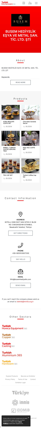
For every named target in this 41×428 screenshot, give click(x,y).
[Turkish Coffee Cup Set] (30, 165)
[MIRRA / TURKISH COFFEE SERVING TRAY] (11, 138)
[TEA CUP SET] (11, 165)
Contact (33, 379)
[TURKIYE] (20, 393)
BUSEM (9, 126)
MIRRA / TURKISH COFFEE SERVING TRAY (9, 149)
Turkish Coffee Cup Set (29, 176)
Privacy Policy (10, 379)
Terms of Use (22, 379)
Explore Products (12, 376)
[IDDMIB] (20, 411)
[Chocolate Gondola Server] (30, 112)
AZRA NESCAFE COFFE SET (8, 122)
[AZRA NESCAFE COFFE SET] (11, 112)
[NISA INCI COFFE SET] (30, 138)
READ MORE (20, 82)
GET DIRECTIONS (20, 233)
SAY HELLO (20, 259)
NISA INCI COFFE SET (29, 148)
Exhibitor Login (20, 382)
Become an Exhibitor (28, 376)
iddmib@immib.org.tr (25, 302)
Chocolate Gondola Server (29, 122)
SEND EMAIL (20, 285)
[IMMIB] (20, 402)
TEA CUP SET (8, 175)
